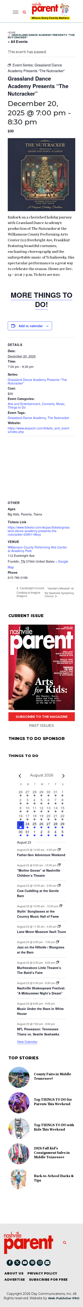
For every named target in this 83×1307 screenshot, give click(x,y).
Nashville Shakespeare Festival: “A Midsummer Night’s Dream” (41, 990)
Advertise (14, 1280)
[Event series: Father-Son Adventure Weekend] (59, 849)
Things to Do (17, 407)
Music (60, 404)
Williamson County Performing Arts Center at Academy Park (37, 549)
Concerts (48, 404)
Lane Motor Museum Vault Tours (41, 931)
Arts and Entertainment (24, 404)
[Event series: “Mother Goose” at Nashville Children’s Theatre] (59, 865)
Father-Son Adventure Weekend (41, 855)
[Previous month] (19, 776)
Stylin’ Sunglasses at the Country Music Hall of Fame (38, 914)
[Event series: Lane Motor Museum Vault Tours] (59, 926)
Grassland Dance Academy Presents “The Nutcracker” (37, 381)
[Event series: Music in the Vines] (57, 942)
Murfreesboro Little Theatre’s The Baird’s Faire (39, 970)
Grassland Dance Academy (27, 417)
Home (11, 32)
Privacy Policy (42, 1273)
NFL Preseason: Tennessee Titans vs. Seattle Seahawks (38, 1031)
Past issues (41, 726)
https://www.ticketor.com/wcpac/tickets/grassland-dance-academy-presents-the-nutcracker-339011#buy (38, 531)
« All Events (18, 41)
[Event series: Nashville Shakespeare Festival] (57, 983)
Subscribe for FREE (48, 1280)
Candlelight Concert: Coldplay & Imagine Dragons (30, 592)
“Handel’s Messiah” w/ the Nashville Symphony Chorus (59, 592)
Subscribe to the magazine (42, 717)
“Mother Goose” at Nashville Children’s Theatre (38, 873)
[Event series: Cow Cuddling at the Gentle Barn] (59, 885)
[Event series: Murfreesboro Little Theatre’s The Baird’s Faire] (57, 962)
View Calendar (27, 1041)
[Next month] (63, 776)
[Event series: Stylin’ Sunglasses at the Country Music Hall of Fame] (60, 906)
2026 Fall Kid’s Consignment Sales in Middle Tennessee (52, 1153)
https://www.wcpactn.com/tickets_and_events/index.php (38, 430)
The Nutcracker (58, 417)
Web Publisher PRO (63, 1298)
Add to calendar (31, 326)
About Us (13, 1273)
